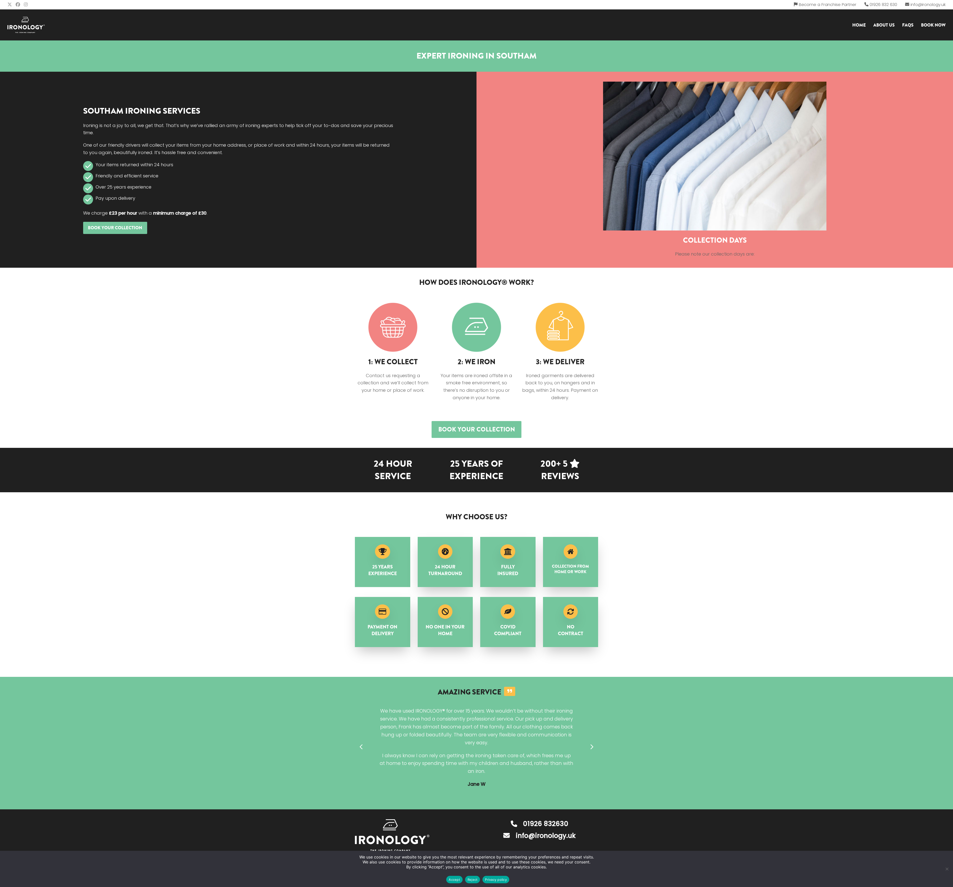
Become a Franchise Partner (827, 4)
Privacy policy (496, 880)
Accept (454, 880)
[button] (361, 747)
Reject (473, 880)
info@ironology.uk (928, 4)
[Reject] (946, 868)
